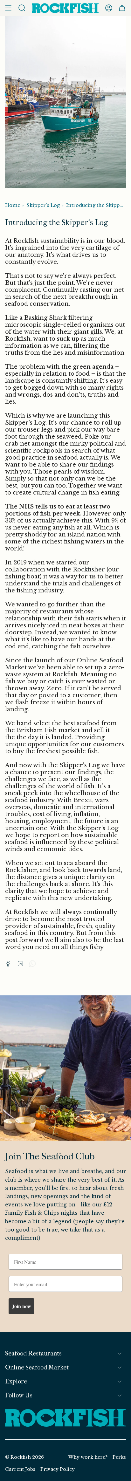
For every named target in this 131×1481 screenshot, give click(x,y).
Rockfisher (89, 569)
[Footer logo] (65, 1418)
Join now (21, 1306)
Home (12, 205)
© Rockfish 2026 (24, 1457)
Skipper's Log (43, 205)
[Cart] (122, 8)
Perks (119, 1457)
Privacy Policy (57, 1469)
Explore (16, 1381)
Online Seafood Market (37, 1367)
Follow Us (18, 1395)
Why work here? (87, 1457)
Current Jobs (20, 1469)
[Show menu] (8, 8)
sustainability (59, 240)
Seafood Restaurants (33, 1353)
